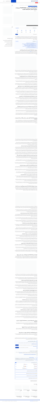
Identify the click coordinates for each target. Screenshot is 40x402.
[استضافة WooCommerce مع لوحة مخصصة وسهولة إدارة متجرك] (33, 387)
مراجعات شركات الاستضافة (30, 6)
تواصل (16, 34)
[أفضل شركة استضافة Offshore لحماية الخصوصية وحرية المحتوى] (26, 394)
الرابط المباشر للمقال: (34, 346)
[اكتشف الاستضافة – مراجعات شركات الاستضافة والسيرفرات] (34, 1)
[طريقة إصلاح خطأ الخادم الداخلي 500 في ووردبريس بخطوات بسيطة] (33, 394)
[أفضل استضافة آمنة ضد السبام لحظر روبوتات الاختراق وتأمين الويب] (18, 394)
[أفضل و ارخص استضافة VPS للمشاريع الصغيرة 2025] (26, 387)
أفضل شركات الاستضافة (35, 6)
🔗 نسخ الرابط (17, 347)
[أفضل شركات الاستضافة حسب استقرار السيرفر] (18, 387)
